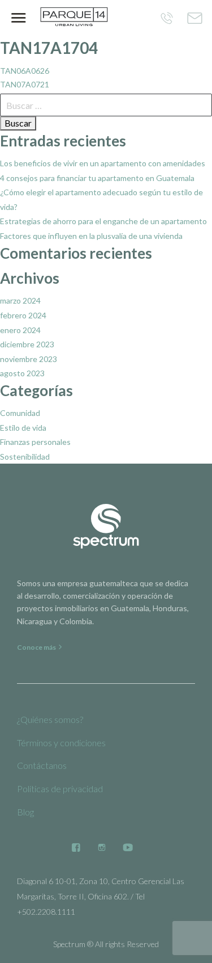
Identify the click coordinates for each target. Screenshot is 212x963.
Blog (25, 811)
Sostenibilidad (25, 456)
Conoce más (37, 647)
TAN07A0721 (24, 84)
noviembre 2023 (28, 359)
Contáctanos (42, 765)
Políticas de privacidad (60, 788)
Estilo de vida (23, 427)
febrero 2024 (23, 315)
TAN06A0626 (24, 70)
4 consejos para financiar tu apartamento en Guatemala (97, 178)
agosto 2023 (22, 373)
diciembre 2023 (27, 344)
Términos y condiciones (61, 742)
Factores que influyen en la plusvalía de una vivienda (91, 236)
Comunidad (20, 413)
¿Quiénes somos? (50, 719)
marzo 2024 (20, 300)
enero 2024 (20, 330)
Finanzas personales (35, 442)
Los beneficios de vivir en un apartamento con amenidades (102, 163)
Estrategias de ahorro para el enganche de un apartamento (103, 221)
